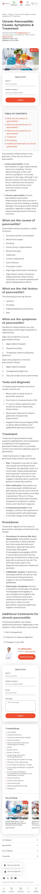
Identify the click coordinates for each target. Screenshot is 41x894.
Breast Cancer (12, 750)
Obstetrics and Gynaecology (17, 762)
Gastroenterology (13, 783)
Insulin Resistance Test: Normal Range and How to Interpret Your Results (15, 823)
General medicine (13, 740)
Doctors (11, 891)
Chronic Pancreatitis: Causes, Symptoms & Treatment (19, 15)
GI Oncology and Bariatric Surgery (19, 765)
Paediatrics (11, 788)
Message (9, 698)
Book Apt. (21, 891)
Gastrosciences (7, 36)
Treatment (11, 137)
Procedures (12, 140)
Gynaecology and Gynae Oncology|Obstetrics (16, 756)
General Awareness (14, 735)
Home (4, 14)
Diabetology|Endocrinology (17, 786)
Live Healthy (11, 732)
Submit (20, 100)
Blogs (11, 14)
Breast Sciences (13, 752)
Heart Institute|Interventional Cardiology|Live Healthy (18, 743)
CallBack (36, 891)
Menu (4, 891)
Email (7, 690)
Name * (8, 81)
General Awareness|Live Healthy (19, 737)
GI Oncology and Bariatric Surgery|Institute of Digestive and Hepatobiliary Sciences (19, 773)
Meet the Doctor (26, 657)
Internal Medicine (13, 778)
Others (9, 747)
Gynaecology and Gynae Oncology (19, 759)
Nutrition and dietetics (15, 780)
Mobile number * (11, 89)
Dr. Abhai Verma (22, 33)
